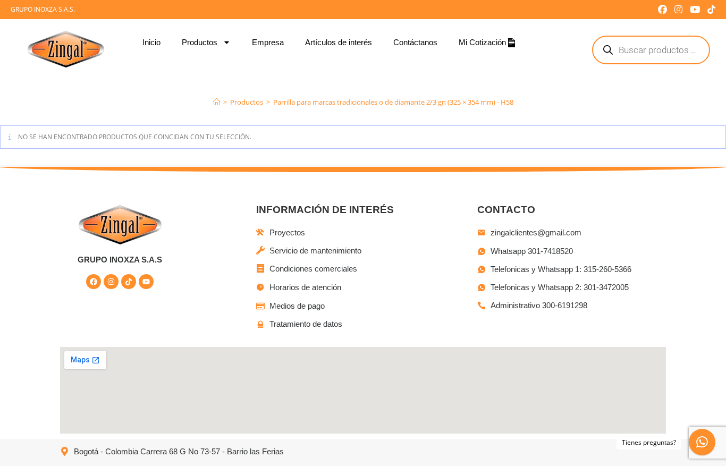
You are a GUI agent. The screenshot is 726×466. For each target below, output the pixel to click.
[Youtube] (146, 281)
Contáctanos (415, 42)
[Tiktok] (128, 281)
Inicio (151, 42)
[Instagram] (111, 281)
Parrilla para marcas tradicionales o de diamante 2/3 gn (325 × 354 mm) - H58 (393, 102)
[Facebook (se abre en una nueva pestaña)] (662, 9)
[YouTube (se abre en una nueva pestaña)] (695, 9)
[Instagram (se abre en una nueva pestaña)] (678, 9)
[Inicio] (216, 102)
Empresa (268, 42)
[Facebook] (93, 281)
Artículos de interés (338, 42)
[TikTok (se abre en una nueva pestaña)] (709, 9)
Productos (199, 42)
